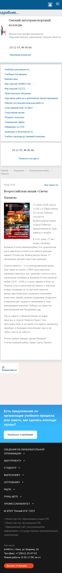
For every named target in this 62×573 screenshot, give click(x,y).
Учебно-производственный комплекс (25, 136)
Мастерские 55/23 (15, 88)
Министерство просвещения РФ (23, 522)
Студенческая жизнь (39, 170)
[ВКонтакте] (6, 561)
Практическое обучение (18, 93)
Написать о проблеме (20, 434)
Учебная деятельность (17, 69)
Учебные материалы (16, 74)
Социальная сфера (14, 122)
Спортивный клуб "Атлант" (19, 107)
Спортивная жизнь (15, 112)
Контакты (9, 545)
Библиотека (11, 79)
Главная (4, 170)
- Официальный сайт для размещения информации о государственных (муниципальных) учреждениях (31, 530)
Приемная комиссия (20, 54)
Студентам (19, 170)
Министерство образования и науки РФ (27, 518)
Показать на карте (28, 158)
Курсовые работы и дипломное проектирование (31, 98)
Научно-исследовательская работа (24, 102)
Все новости (51, 184)
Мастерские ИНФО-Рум (18, 83)
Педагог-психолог (14, 117)
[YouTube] (12, 561)
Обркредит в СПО (14, 126)
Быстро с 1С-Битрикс (17, 565)
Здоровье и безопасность (19, 131)
